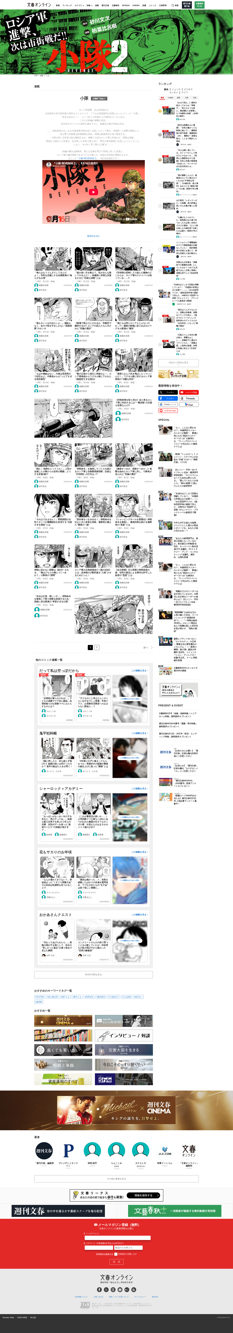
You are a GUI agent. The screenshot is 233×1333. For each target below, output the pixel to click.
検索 (177, 5)
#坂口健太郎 (52, 997)
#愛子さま (77, 997)
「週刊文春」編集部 (185, 144)
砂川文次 (43, 290)
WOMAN (126, 5)
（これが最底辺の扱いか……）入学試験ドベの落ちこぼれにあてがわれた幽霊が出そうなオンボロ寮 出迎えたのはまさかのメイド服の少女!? (93, 821)
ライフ (184, 92)
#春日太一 (138, 997)
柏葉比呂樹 (43, 285)
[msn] (126, 1289)
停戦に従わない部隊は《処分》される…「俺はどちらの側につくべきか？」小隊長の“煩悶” (51, 572)
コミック (152, 5)
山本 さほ (50, 955)
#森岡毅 (38, 1002)
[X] (106, 1289)
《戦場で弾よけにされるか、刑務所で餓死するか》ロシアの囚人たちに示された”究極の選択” (93, 326)
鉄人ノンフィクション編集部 (188, 194)
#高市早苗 (39, 997)
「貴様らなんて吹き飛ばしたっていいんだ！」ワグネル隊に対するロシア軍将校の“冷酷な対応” (133, 376)
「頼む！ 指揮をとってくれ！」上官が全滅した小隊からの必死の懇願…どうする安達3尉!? (52, 471)
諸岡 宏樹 (182, 119)
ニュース (176, 89)
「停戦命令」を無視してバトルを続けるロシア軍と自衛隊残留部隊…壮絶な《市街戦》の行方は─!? (93, 471)
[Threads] (113, 1289)
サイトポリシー (140, 1297)
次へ (145, 647)
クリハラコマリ (53, 892)
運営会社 (155, 1297)
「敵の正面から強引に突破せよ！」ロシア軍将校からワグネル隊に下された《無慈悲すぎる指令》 (93, 376)
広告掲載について (81, 1297)
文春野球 (163, 5)
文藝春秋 (115, 5)
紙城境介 (63, 835)
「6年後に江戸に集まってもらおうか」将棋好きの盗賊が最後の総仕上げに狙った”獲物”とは (93, 764)
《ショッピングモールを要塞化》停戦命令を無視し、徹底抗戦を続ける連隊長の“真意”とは (133, 522)
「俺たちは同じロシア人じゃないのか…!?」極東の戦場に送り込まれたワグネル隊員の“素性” (133, 326)
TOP (35, 76)
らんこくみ (51, 711)
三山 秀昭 (182, 279)
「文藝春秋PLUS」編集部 (183, 304)
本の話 (33, 1317)
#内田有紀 (89, 997)
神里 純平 (182, 169)
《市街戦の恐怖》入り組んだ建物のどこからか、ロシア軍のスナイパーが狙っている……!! (133, 275)
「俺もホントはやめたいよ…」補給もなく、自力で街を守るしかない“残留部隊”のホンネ (53, 326)
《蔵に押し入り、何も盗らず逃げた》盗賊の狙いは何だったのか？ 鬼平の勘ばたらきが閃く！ (57, 764)
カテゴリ (78, 5)
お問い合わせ (98, 1297)
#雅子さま (65, 997)
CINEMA (136, 5)
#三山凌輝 (126, 997)
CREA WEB (22, 1317)
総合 (166, 89)
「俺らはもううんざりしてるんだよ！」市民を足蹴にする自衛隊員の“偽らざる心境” (53, 275)
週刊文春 (105, 5)
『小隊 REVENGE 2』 (87, 158)
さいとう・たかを (53, 771)
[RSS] (133, 1289)
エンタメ (173, 92)
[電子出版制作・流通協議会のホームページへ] (85, 1305)
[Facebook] (99, 1289)
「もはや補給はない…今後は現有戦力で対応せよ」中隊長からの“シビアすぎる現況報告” (53, 376)
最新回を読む (93, 236)
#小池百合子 (113, 997)
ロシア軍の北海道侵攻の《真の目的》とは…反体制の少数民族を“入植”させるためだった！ (93, 572)
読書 (144, 5)
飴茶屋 (49, 835)
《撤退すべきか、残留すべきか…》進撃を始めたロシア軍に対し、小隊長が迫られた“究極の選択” (133, 471)
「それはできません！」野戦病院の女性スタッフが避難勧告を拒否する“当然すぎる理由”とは (53, 522)
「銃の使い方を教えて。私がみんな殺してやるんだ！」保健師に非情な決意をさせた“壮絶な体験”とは (93, 275)
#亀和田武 (101, 997)
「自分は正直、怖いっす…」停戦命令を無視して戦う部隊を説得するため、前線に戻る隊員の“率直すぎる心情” (52, 599)
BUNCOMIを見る (93, 974)
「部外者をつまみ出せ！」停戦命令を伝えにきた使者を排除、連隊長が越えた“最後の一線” (93, 522)
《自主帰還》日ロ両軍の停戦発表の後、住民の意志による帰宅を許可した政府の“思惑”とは (133, 572)
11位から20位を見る (178, 362)
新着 (58, 5)
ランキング (67, 5)
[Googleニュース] (120, 1289)
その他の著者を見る (116, 1179)
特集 (88, 5)
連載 (97, 5)
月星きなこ (51, 897)
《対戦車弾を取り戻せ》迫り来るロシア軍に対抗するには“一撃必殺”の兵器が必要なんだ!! (133, 402)
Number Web (8, 1317)
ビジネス (188, 89)
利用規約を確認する (104, 1254)
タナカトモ (51, 716)
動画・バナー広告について (119, 1297)
